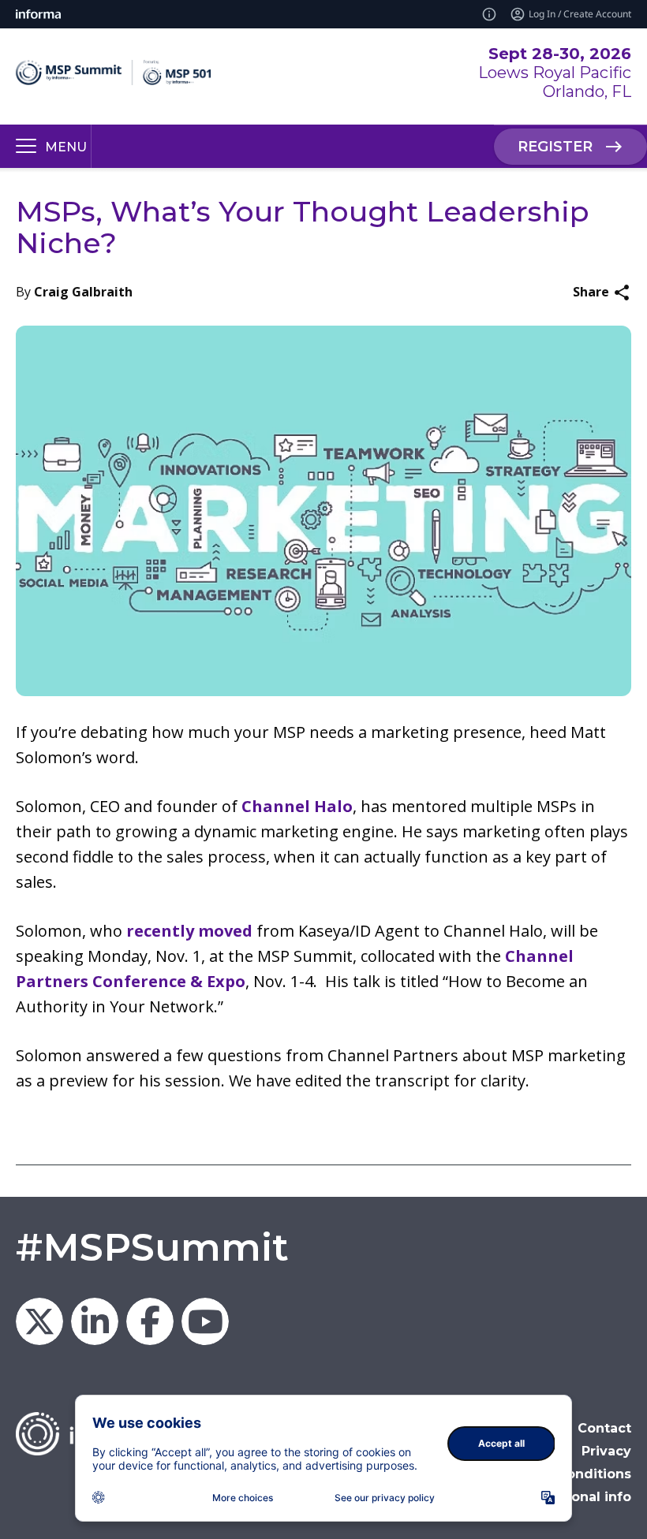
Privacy (606, 1451)
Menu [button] (66, 147)
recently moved (189, 930)
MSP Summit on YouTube (205, 1321)
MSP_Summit (39, 1321)
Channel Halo (297, 806)
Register (555, 146)
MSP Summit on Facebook (150, 1321)
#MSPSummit (152, 1247)
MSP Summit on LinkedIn (94, 1321)
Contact (604, 1428)
